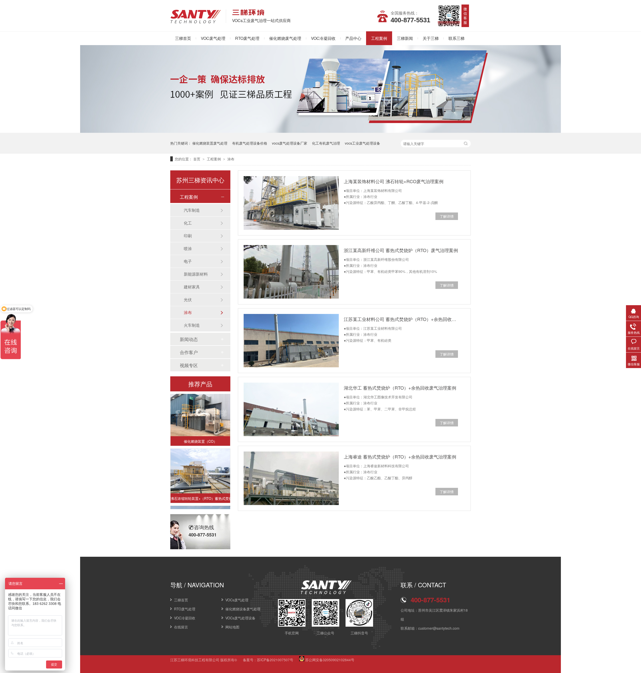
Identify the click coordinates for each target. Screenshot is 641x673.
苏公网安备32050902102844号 (329, 659)
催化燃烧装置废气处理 (209, 143)
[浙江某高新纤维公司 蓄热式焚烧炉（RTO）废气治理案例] (291, 272)
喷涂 (188, 248)
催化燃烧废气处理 (285, 38)
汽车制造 (192, 210)
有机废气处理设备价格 (249, 143)
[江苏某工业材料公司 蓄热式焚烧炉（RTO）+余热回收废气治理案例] (291, 341)
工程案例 (379, 38)
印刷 (188, 236)
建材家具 (192, 287)
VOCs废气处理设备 (240, 617)
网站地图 (232, 626)
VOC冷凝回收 (323, 38)
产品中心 (353, 38)
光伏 (188, 299)
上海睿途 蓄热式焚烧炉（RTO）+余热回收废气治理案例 (400, 456)
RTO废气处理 (247, 38)
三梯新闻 (405, 38)
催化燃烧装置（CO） (200, 433)
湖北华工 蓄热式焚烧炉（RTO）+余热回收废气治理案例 (400, 387)
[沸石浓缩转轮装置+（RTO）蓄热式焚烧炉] (200, 463)
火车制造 (192, 325)
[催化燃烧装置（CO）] (200, 406)
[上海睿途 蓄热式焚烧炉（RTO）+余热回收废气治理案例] (291, 478)
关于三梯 (431, 38)
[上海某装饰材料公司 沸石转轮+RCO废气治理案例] (291, 203)
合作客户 (189, 352)
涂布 (230, 158)
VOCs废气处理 (236, 599)
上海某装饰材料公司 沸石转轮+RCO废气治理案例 (393, 181)
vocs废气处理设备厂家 (289, 143)
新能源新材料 (196, 274)
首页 (197, 158)
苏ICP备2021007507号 (275, 659)
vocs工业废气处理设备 (362, 143)
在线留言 (181, 626)
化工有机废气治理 (326, 143)
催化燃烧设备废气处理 (242, 608)
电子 (188, 261)
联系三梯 (456, 38)
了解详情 (447, 216)
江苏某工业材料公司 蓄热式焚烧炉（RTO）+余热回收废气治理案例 (401, 319)
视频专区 (189, 365)
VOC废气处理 (213, 38)
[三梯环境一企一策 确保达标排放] (320, 131)
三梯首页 (183, 38)
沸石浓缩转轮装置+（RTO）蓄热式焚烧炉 (200, 490)
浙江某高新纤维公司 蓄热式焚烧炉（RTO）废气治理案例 (401, 250)
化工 (188, 223)
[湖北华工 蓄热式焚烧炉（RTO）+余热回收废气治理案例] (291, 409)
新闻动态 (189, 339)
